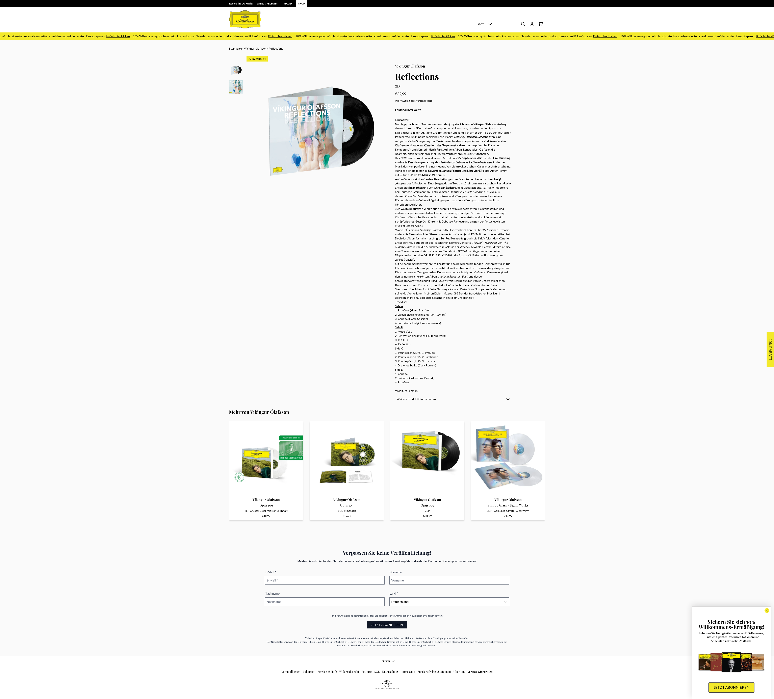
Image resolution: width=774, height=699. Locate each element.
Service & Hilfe (327, 672)
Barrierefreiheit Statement (434, 672)
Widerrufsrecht (349, 672)
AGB (377, 672)
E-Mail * (270, 572)
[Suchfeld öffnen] (523, 24)
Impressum (408, 672)
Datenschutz (390, 672)
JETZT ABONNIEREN (387, 624)
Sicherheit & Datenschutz (350, 641)
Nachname (272, 593)
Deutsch (385, 661)
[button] (453, 399)
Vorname (395, 572)
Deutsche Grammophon (396, 615)
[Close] (767, 610)
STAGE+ (288, 3)
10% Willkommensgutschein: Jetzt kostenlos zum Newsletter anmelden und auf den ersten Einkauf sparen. (193, 36)
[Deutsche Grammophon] (245, 19)
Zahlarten (309, 672)
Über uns (459, 672)
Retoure (366, 672)
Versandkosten (424, 100)
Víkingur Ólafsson (255, 48)
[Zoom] (317, 133)
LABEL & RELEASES (267, 3)
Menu (482, 24)
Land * (393, 593)
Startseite (235, 48)
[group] (236, 70)
